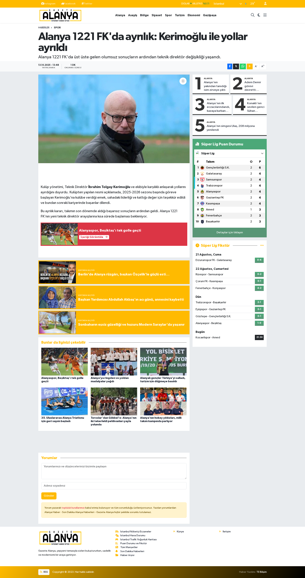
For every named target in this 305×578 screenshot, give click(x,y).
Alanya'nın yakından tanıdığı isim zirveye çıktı (215, 86)
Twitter (88, 3)
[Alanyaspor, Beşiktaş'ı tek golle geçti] (64, 361)
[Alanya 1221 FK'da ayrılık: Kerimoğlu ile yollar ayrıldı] (114, 119)
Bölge (144, 15)
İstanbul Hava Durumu (132, 535)
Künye (180, 531)
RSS (45, 572)
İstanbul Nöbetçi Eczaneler (135, 531)
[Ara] (252, 15)
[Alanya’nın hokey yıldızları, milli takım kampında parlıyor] (163, 401)
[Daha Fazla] (250, 66)
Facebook (70, 3)
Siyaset (157, 15)
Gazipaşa (209, 15)
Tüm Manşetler (129, 547)
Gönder (49, 495)
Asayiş (132, 15)
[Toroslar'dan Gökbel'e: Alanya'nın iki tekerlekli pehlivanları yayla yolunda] (114, 401)
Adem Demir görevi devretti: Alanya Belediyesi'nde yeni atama (254, 86)
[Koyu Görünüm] (259, 15)
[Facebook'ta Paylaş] (229, 66)
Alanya (120, 15)
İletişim (227, 531)
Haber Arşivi (127, 555)
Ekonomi (194, 15)
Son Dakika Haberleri (132, 551)
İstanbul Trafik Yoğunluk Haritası (138, 539)
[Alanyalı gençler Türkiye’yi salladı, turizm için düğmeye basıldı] (163, 361)
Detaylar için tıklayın (230, 232)
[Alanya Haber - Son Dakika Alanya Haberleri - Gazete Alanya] (60, 15)
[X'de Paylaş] (236, 66)
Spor (168, 15)
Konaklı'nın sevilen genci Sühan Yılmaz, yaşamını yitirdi (255, 107)
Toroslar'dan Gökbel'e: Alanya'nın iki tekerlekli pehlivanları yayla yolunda (113, 421)
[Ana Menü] (265, 15)
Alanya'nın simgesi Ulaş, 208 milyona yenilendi (231, 128)
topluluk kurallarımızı (73, 507)
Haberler (43, 27)
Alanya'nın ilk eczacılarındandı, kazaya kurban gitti (218, 107)
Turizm (180, 15)
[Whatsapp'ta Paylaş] (243, 66)
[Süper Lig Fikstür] (262, 245)
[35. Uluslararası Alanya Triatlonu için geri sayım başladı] (64, 401)
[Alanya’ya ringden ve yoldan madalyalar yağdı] (114, 361)
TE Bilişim (261, 572)
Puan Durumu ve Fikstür (133, 543)
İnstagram (49, 3)
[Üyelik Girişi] (264, 4)
